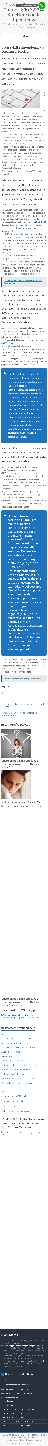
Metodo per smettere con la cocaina (18, 1069)
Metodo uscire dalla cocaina (14, 1074)
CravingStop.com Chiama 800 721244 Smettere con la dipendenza (24, 12)
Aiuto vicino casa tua (10, 1052)
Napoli (32, 1346)
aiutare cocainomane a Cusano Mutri (22, 802)
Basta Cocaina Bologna (12, 1061)
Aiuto (3, 1034)
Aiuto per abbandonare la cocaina (16, 1038)
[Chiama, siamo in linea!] (41, 5)
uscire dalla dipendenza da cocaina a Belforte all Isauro (23, 705)
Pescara (4, 1346)
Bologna (25, 1346)
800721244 (20, 1096)
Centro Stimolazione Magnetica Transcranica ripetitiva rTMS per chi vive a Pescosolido (22, 1002)
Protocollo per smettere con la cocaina (19, 1078)
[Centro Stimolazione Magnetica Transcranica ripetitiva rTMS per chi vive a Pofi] (16, 730)
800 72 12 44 (29, 63)
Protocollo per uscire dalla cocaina (17, 1083)
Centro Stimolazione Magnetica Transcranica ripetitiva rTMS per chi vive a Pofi (22, 764)
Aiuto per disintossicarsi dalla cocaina (18, 1047)
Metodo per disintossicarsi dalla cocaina (19, 1065)
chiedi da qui (17, 1101)
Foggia (11, 1346)
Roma (17, 1346)
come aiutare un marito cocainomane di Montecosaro (19, 714)
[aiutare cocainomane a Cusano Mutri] (16, 771)
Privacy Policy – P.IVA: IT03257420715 (24, 1443)
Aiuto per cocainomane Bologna (16, 1043)
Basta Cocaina (8, 1056)
